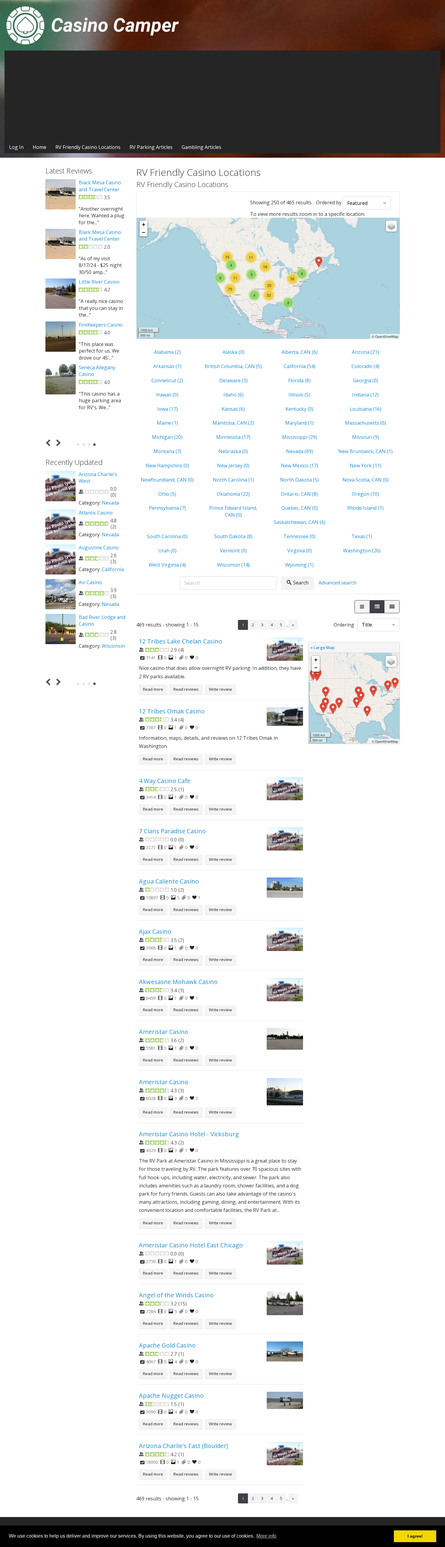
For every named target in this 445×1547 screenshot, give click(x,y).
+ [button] (143, 224)
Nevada (110, 502)
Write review (220, 689)
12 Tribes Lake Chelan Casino (180, 641)
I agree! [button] (415, 1536)
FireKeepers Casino (101, 324)
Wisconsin (113, 646)
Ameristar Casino (163, 1032)
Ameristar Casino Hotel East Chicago (191, 1245)
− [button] (143, 232)
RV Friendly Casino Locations (87, 147)
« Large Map (322, 647)
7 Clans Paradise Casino (172, 831)
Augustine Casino (99, 547)
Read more (153, 689)
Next (57, 442)
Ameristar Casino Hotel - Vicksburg (189, 1134)
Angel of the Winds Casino (176, 1295)
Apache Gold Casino (167, 1345)
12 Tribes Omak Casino (172, 711)
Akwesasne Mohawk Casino (178, 982)
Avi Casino (90, 582)
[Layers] (391, 226)
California (113, 569)
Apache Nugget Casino (171, 1395)
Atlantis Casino (96, 512)
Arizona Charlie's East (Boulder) (183, 1446)
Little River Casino (99, 281)
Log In (16, 147)
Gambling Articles (201, 147)
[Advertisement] (222, 96)
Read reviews (186, 689)
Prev (49, 442)
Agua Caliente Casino (169, 881)
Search (300, 582)
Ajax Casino (155, 931)
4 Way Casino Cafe (164, 781)
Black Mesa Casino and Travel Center (100, 186)
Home (39, 147)
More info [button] (266, 1536)
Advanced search (337, 582)
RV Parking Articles (151, 147)
